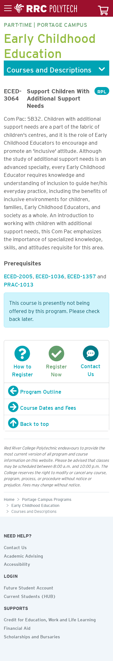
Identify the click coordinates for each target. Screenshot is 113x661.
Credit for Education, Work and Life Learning (50, 618)
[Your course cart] (103, 8)
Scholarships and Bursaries (32, 635)
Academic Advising (23, 555)
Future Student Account (28, 587)
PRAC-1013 (19, 283)
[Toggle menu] (40, 8)
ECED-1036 (49, 275)
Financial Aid (17, 627)
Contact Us (90, 369)
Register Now (56, 369)
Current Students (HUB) (30, 595)
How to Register (22, 369)
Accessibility (17, 563)
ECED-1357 (81, 275)
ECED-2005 (18, 275)
